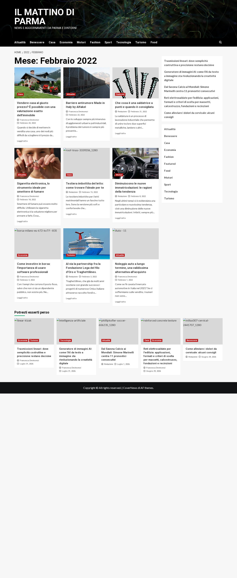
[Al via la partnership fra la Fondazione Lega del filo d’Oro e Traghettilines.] (86, 243)
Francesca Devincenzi (29, 120)
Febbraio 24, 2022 (28, 123)
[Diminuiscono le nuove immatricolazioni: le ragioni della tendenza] (135, 163)
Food (154, 42)
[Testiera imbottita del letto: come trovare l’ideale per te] (86, 163)
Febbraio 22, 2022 (77, 115)
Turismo (140, 42)
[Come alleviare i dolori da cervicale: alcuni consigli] (203, 331)
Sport (108, 42)
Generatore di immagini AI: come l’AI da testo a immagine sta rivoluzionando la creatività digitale (191, 76)
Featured (120, 94)
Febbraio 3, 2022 (89, 277)
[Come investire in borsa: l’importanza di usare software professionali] (37, 243)
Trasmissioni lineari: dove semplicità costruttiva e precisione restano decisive (189, 63)
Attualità (20, 42)
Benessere (37, 42)
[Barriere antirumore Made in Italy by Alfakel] (86, 82)
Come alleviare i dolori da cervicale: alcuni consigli (189, 114)
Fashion (95, 42)
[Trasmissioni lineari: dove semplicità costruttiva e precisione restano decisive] (34, 331)
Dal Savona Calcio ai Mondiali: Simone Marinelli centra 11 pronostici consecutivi (189, 88)
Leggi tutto (22, 141)
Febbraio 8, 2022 (138, 196)
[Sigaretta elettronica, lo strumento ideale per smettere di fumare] (37, 163)
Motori (81, 42)
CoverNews (130, 387)
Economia (66, 42)
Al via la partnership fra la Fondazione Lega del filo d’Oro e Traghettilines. (83, 268)
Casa (52, 42)
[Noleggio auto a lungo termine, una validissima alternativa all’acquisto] (135, 243)
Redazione (122, 112)
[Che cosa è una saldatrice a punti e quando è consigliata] (135, 82)
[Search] (220, 42)
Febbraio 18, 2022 (28, 199)
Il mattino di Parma (44, 17)
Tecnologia (123, 42)
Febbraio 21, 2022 (139, 112)
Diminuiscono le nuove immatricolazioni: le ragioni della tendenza (133, 187)
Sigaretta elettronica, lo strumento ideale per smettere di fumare (33, 187)
